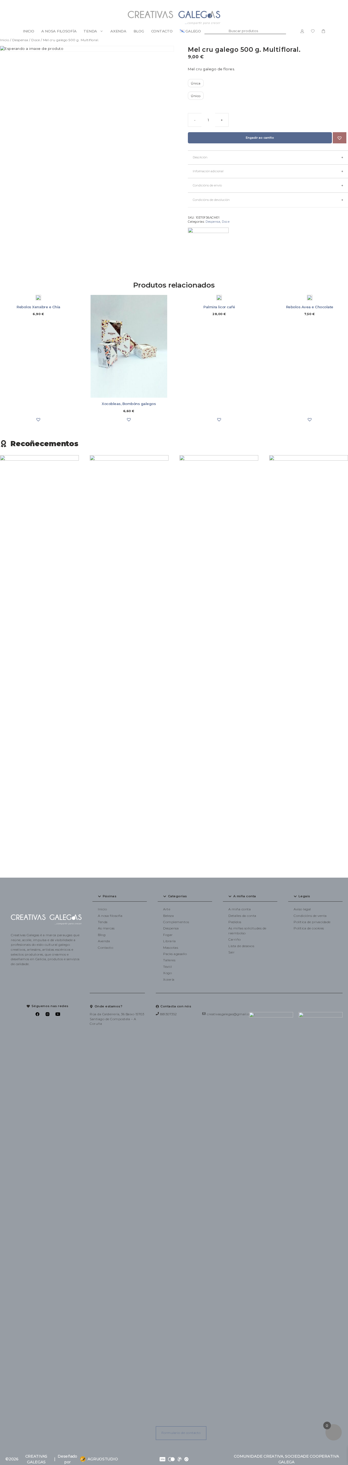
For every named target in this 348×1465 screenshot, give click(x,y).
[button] (339, 137)
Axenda (118, 31)
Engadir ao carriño (260, 138)
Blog (138, 31)
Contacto (162, 31)
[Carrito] (323, 31)
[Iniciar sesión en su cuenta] (302, 31)
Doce (35, 40)
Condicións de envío (207, 185)
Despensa (20, 40)
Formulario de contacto (181, 1433)
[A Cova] (208, 248)
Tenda (90, 31)
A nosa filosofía (59, 31)
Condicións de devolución (211, 200)
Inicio (28, 31)
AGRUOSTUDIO (103, 1459)
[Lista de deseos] (312, 31)
